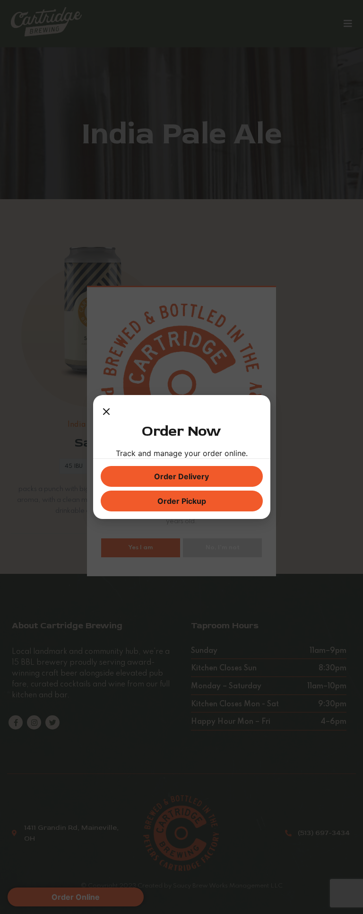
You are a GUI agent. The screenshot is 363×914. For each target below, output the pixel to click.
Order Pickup (181, 501)
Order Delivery (181, 476)
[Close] (106, 412)
